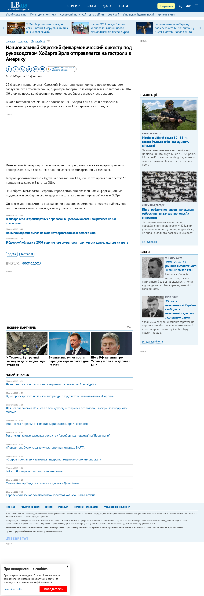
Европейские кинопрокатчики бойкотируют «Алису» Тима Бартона (50, 495)
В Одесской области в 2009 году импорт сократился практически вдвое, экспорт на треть (67, 242)
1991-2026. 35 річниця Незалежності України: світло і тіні (181, 266)
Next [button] (200, 28)
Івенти (49, 506)
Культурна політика (43, 14)
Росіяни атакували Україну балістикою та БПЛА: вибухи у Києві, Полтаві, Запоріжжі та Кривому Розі (174, 30)
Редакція (63, 506)
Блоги (91, 6)
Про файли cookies (13, 589)
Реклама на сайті (30, 506)
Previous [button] (4, 28)
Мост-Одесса (31, 263)
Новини (71, 6)
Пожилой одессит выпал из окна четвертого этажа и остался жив (51, 233)
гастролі (27, 254)
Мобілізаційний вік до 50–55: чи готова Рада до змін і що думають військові (165, 142)
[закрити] (67, 566)
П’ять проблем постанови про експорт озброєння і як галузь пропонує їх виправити (168, 213)
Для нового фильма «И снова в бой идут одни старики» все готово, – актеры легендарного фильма (66, 410)
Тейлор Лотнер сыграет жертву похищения (34, 471)
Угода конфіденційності (116, 506)
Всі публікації (150, 242)
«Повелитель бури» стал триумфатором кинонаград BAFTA (45, 447)
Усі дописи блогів (152, 341)
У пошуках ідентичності (138, 14)
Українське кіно (16, 14)
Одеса (12, 254)
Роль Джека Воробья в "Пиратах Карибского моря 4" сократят (47, 424)
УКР (188, 6)
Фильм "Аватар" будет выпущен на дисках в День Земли (43, 483)
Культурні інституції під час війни (82, 14)
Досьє (107, 6)
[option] (38, 28)
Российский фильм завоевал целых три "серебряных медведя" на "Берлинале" (58, 435)
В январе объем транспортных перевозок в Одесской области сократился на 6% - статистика (62, 221)
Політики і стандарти (86, 506)
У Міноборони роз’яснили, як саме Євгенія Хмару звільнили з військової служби (47, 28)
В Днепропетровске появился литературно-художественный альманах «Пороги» (60, 396)
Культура (23, 41)
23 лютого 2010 (38, 41)
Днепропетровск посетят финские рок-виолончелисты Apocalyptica (51, 384)
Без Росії (113, 14)
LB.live (124, 6)
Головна (10, 41)
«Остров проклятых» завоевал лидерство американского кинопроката (53, 459)
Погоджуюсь (53, 589)
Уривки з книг (166, 14)
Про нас (10, 506)
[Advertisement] (69, 138)
